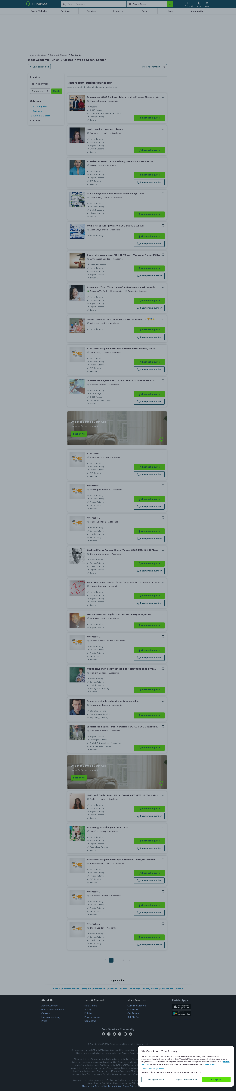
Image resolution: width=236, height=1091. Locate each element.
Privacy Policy (209, 1064)
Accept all (216, 1079)
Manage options (156, 1079)
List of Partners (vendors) (152, 1069)
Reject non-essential (186, 1079)
